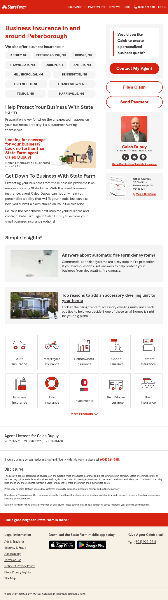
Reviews (114, 7)
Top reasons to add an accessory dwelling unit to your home (108, 298)
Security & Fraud (15, 547)
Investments (96, 7)
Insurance (75, 7)
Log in (162, 7)
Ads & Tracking (14, 541)
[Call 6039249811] (125, 157)
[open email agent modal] (134, 158)
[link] (14, 6)
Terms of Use (12, 560)
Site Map (10, 578)
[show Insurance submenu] (84, 7)
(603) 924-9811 (146, 7)
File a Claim (134, 87)
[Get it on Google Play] (91, 544)
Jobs (127, 7)
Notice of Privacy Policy (19, 566)
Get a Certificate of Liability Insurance (134, 164)
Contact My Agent (134, 68)
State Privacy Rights (17, 572)
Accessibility (12, 553)
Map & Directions (146, 194)
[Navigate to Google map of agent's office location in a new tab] (143, 157)
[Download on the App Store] (62, 544)
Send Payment (134, 102)
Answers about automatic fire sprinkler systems (108, 255)
